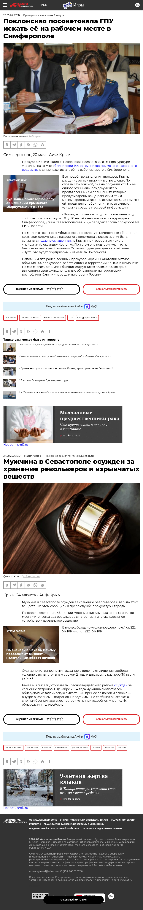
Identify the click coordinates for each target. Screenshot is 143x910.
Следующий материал (74, 900)
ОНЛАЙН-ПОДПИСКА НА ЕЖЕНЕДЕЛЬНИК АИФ (84, 820)
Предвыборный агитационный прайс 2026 (54, 828)
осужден (121, 685)
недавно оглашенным (55, 240)
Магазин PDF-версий (123, 820)
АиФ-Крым (34, 136)
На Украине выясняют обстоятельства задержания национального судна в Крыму (67, 392)
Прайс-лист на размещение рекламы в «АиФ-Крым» (74, 824)
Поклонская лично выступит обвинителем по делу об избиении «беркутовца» (65, 356)
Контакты (35, 824)
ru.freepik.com (31, 576)
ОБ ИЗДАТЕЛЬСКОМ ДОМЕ (43, 820)
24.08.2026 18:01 (12, 455)
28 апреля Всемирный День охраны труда (43, 380)
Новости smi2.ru (15, 444)
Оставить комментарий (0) (111, 289)
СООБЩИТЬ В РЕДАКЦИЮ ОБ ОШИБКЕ (102, 828)
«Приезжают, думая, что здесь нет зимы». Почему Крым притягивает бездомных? (66, 368)
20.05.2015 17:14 (11, 15)
